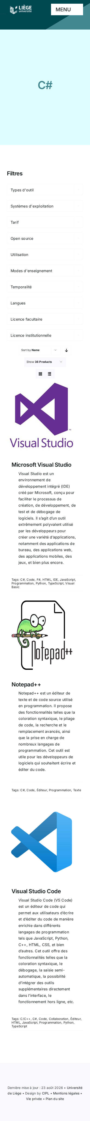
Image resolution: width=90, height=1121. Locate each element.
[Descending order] (66, 350)
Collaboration (59, 1019)
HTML (46, 579)
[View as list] (49, 373)
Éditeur (42, 790)
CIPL (45, 1093)
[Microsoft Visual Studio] (45, 415)
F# (38, 579)
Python (41, 583)
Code (31, 579)
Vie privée (34, 1099)
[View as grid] (40, 373)
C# (22, 579)
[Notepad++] (45, 635)
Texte (77, 790)
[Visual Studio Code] (45, 842)
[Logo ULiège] (21, 4)
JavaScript (67, 579)
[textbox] (45, 190)
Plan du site (55, 1099)
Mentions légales (66, 1093)
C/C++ (25, 1019)
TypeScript (55, 583)
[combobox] (45, 189)
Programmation (23, 583)
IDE (55, 579)
